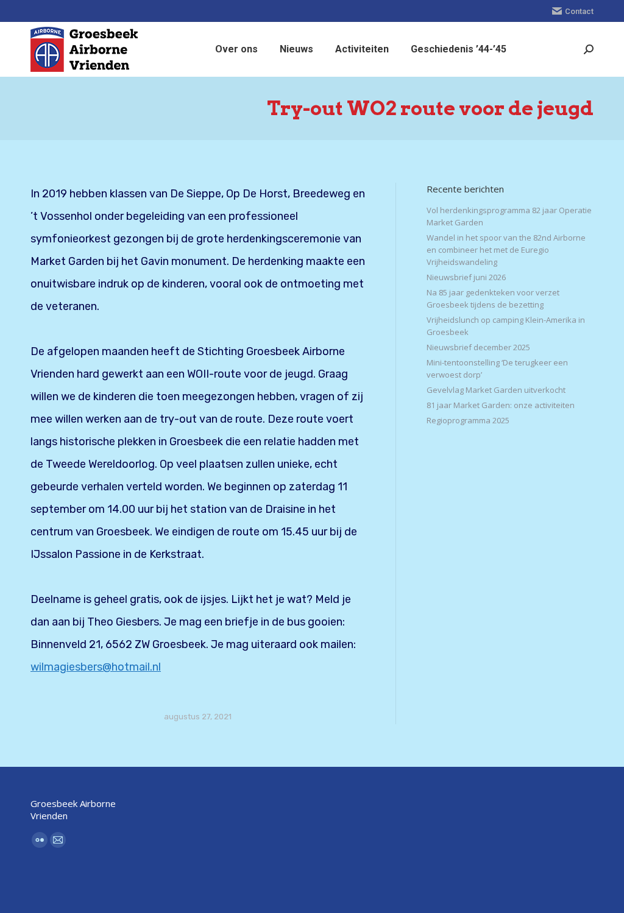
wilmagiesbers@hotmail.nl (95, 667)
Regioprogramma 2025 (468, 420)
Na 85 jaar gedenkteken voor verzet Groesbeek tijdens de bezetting (493, 298)
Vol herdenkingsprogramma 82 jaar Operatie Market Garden (509, 216)
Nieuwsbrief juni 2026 (466, 277)
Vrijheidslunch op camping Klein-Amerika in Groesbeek (506, 325)
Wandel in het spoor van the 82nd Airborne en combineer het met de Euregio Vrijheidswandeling (506, 249)
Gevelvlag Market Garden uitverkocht (496, 389)
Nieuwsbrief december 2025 (478, 347)
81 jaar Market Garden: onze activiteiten (501, 405)
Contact (579, 11)
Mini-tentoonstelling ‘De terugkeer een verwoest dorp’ (497, 368)
